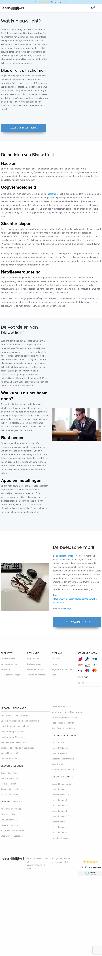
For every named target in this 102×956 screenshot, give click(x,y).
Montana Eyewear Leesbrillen (65, 717)
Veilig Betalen (33, 658)
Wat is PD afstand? (9, 758)
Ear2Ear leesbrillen (9, 820)
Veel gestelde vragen (10, 675)
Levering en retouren (36, 675)
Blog (54, 675)
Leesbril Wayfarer (60, 753)
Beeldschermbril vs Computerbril (16, 715)
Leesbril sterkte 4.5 (60, 827)
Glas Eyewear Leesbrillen (12, 836)
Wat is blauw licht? (9, 753)
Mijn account (7, 669)
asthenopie (53, 194)
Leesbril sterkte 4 (59, 822)
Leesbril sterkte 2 (59, 800)
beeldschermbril (65, 556)
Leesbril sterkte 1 (59, 789)
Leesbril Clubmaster (61, 748)
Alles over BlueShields (11, 809)
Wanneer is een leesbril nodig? (15, 742)
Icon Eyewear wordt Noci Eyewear (67, 712)
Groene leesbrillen (9, 773)
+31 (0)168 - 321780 (61, 858)
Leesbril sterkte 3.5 (60, 816)
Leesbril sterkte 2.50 (61, 805)
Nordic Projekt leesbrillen (63, 723)
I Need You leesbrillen (61, 706)
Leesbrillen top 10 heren (12, 737)
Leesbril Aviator (59, 742)
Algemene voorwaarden (63, 669)
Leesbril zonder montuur (63, 759)
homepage (66, 608)
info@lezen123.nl (60, 862)
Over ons (57, 653)
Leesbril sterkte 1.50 (61, 795)
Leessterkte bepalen (61, 838)
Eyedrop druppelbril (9, 825)
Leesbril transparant (10, 778)
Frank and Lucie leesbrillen (13, 830)
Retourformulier (8, 658)
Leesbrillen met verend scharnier (16, 726)
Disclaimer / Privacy (35, 669)
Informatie (33, 653)
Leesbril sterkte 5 (59, 832)
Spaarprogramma (9, 664)
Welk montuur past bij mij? (64, 769)
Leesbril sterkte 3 (59, 811)
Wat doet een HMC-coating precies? (17, 748)
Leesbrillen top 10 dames (12, 731)
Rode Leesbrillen (8, 784)
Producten (7, 653)
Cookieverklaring (34, 664)
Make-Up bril (57, 764)
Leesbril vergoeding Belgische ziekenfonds (20, 721)
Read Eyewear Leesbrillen (63, 728)
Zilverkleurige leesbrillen (12, 789)
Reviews (56, 664)
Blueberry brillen (8, 814)
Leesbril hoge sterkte (61, 784)
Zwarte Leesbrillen (9, 794)
